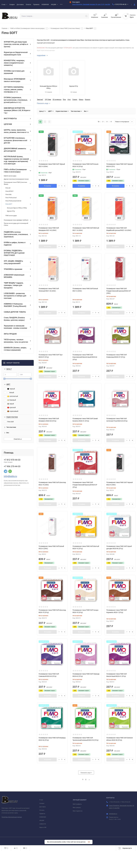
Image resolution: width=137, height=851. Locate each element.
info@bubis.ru (10, 476)
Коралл (87, 99)
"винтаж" (40, 99)
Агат (69, 99)
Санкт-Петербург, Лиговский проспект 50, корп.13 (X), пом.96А (91, 4)
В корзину (47, 186)
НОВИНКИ (42, 817)
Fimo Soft (10, 422)
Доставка (42, 807)
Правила (42, 813)
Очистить (17, 439)
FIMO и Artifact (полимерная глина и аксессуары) (27, 28)
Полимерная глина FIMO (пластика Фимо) (65, 28)
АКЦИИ (41, 820)
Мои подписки (77, 811)
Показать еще (42, 103)
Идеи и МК (42, 827)
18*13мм (48, 99)
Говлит (74, 99)
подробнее (41, 55)
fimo (64, 99)
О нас (41, 800)
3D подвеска (57, 99)
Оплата (41, 810)
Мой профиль (77, 804)
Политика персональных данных (12, 817)
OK (89, 842)
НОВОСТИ (42, 824)
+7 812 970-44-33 (120, 4)
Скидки (41, 803)
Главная (4, 28)
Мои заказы (77, 807)
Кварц (81, 99)
